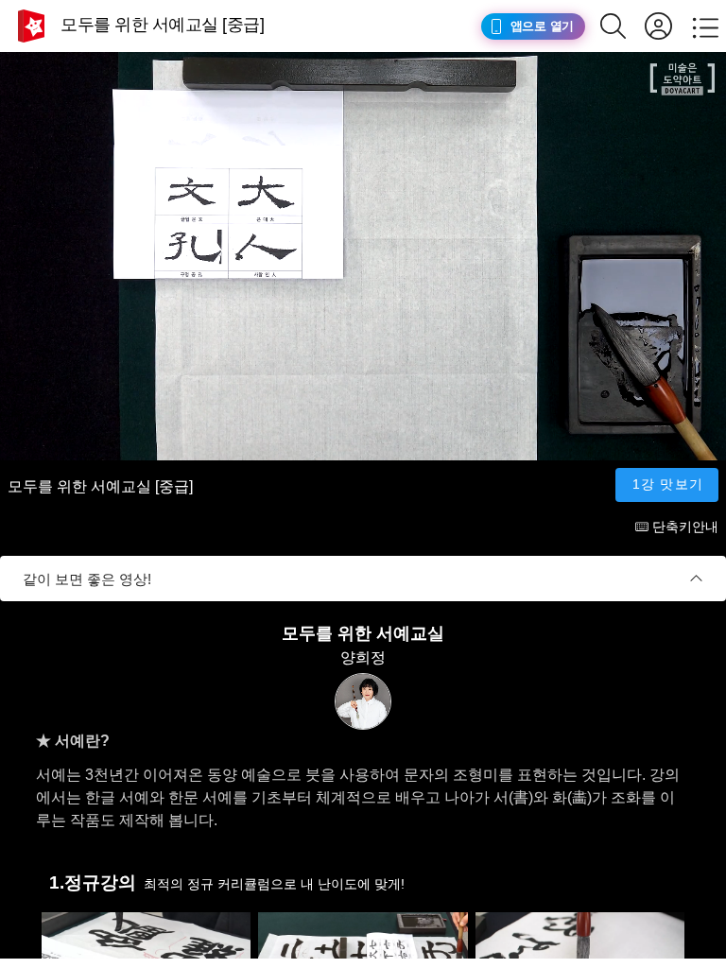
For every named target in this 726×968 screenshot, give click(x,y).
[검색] (622, 26)
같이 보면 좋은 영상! (87, 579)
